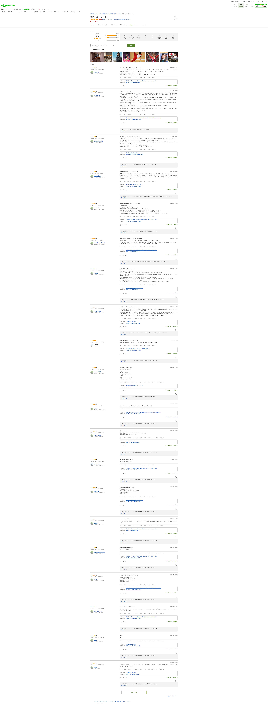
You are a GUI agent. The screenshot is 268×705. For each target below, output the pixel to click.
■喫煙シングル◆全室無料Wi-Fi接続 (132, 251)
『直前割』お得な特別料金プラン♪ (132, 152)
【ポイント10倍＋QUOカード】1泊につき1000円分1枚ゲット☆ (138, 348)
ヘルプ (232, 1)
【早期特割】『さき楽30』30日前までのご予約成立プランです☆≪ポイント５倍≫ (141, 80)
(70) (114, 25)
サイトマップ (244, 1)
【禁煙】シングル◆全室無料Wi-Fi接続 (133, 186)
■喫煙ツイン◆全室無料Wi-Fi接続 (132, 530)
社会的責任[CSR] (112, 701)
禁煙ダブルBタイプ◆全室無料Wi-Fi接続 (133, 589)
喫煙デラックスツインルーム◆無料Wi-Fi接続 (134, 154)
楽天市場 (257, 1)
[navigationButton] (175, 57)
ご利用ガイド (237, 1)
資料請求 (128, 701)
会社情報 (96, 701)
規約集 (123, 701)
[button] (97, 57)
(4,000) (133, 25)
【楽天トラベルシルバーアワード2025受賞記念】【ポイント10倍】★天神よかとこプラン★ (143, 118)
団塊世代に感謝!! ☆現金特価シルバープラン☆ (134, 184)
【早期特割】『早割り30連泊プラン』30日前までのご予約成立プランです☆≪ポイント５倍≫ (143, 588)
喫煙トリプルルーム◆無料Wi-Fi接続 (133, 82)
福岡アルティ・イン (99, 16)
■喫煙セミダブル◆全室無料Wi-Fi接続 (133, 323)
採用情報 (119, 701)
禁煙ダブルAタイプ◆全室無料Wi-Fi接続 (133, 119)
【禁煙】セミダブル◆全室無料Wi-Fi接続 (133, 557)
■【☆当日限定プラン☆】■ (131, 321)
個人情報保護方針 (103, 701)
